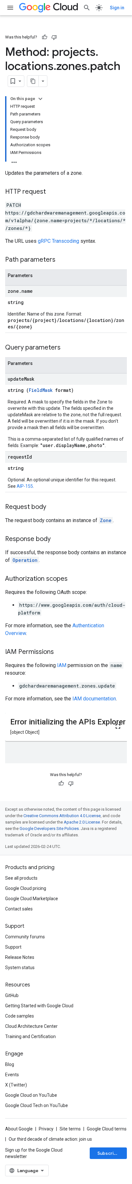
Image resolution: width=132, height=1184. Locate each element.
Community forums (25, 936)
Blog (9, 1064)
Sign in (117, 7)
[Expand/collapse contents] (40, 99)
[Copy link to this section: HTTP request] (52, 192)
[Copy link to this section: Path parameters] (61, 260)
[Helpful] (44, 37)
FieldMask (41, 390)
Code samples (19, 1016)
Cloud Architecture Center (31, 1026)
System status (20, 967)
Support (13, 947)
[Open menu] (10, 7)
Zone (105, 520)
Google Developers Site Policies (49, 828)
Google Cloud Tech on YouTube (36, 1105)
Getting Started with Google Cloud (39, 1005)
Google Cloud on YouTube (31, 1095)
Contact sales (19, 908)
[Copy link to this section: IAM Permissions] (60, 652)
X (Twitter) (16, 1084)
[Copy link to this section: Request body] (52, 507)
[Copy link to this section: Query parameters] (67, 348)
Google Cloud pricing (25, 888)
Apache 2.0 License (82, 822)
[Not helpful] (54, 37)
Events (12, 1074)
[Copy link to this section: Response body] (57, 539)
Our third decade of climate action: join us (50, 1139)
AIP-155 (25, 486)
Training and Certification (30, 1036)
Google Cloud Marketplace (31, 898)
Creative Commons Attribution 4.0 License (62, 815)
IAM (61, 665)
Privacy (46, 1128)
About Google (19, 1128)
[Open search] (87, 8)
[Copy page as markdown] (33, 81)
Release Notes (19, 957)
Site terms (70, 1128)
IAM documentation (94, 699)
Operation (24, 560)
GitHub (12, 995)
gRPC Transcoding (58, 241)
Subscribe (108, 1153)
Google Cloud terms (107, 1128)
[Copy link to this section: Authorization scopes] (74, 579)
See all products (21, 878)
